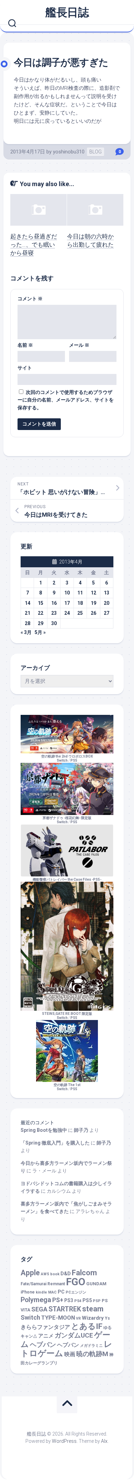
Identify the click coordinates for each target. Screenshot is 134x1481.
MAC (52, 1292)
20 (106, 603)
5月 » (40, 632)
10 (67, 592)
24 (67, 613)
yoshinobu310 (69, 152)
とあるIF (86, 1326)
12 (93, 592)
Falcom (84, 1272)
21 (27, 613)
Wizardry (93, 1318)
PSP (97, 1301)
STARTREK (64, 1309)
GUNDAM (96, 1283)
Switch (30, 1317)
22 (40, 613)
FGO (75, 1282)
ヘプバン (68, 1345)
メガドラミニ (91, 1345)
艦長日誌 (67, 12)
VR (78, 1318)
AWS (45, 1274)
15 (40, 603)
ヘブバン (43, 1345)
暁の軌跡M (92, 1354)
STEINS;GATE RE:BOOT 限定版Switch (67, 1016)
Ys (107, 1318)
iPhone (28, 1292)
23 (54, 613)
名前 (25, 345)
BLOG (95, 151)
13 (106, 592)
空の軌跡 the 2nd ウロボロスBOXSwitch (67, 758)
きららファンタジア (45, 1327)
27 (106, 613)
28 (27, 623)
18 (80, 603)
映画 (69, 1354)
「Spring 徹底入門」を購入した (55, 1143)
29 (40, 623)
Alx (104, 1441)
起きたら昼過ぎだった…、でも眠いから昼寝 (33, 244)
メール (79, 345)
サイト (25, 368)
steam (92, 1309)
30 (54, 623)
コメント (30, 298)
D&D (65, 1274)
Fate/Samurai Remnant (43, 1283)
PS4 (77, 1301)
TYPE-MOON (58, 1317)
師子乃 (81, 1130)
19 (93, 603)
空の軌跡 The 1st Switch (67, 1087)
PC (61, 1292)
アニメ (46, 1336)
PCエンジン (76, 1292)
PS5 (73, 760)
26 (93, 613)
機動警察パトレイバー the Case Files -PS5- (67, 879)
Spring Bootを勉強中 (44, 1130)
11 (80, 592)
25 (80, 613)
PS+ (57, 1299)
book (54, 1274)
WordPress (64, 1441)
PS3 (68, 1300)
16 (54, 603)
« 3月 (26, 632)
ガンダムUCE (74, 1335)
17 (67, 603)
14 (27, 603)
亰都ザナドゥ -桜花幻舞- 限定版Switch (67, 820)
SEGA (39, 1309)
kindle (41, 1292)
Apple (30, 1272)
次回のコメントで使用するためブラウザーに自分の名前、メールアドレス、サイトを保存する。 (66, 399)
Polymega (36, 1300)
